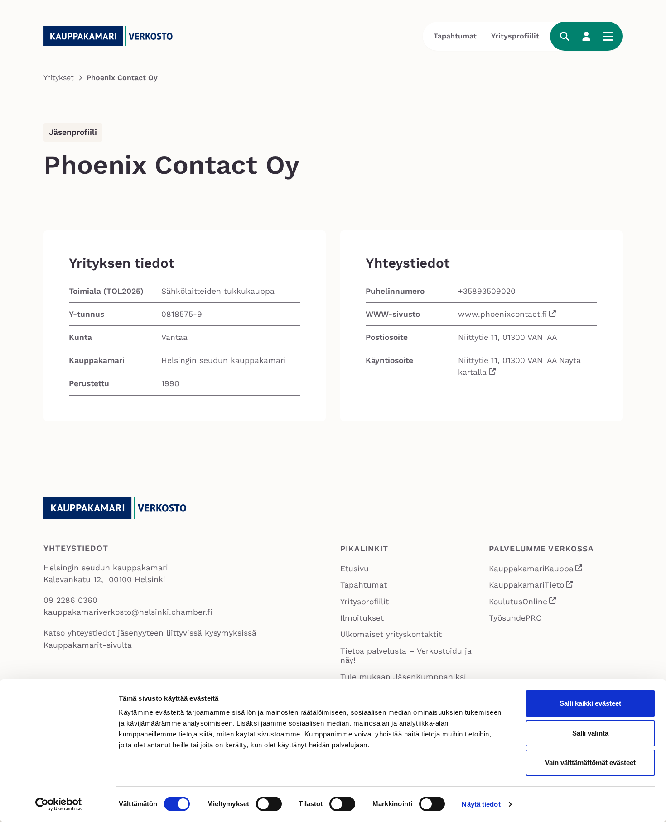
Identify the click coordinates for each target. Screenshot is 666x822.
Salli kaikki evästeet (590, 703)
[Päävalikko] (608, 36)
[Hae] (564, 36)
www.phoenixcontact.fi (502, 314)
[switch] (269, 804)
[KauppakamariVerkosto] (111, 36)
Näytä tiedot (481, 804)
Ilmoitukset (362, 617)
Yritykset (58, 77)
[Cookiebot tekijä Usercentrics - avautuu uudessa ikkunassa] (58, 804)
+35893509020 (487, 291)
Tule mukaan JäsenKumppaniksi (403, 676)
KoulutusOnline (523, 602)
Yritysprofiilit (515, 36)
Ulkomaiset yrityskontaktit (391, 634)
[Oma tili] (586, 36)
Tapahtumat (455, 36)
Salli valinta (590, 733)
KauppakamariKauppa (536, 570)
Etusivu (354, 568)
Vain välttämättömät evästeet (590, 762)
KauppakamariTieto (531, 586)
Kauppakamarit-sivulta (87, 645)
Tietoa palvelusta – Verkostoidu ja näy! (406, 655)
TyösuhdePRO (515, 617)
